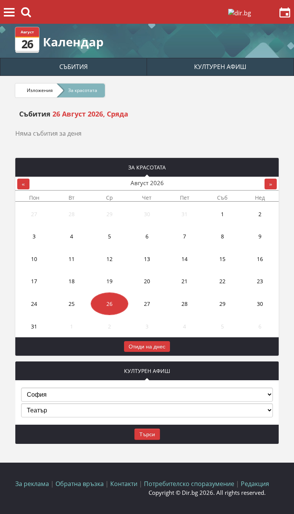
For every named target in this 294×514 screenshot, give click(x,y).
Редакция (255, 484)
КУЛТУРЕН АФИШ (220, 66)
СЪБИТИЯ (73, 66)
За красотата (82, 90)
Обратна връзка (80, 484)
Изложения (40, 90)
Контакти (123, 484)
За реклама (32, 484)
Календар (73, 42)
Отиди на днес (147, 346)
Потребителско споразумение (189, 484)
